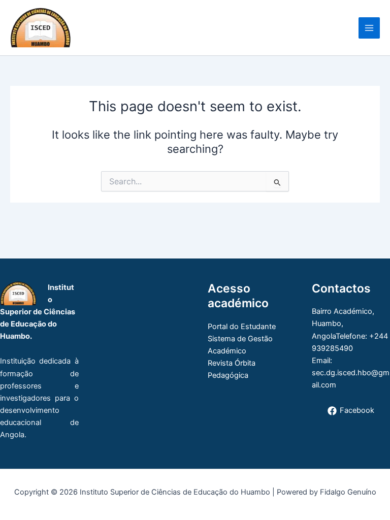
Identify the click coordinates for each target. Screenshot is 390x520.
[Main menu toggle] (369, 28)
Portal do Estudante (242, 326)
